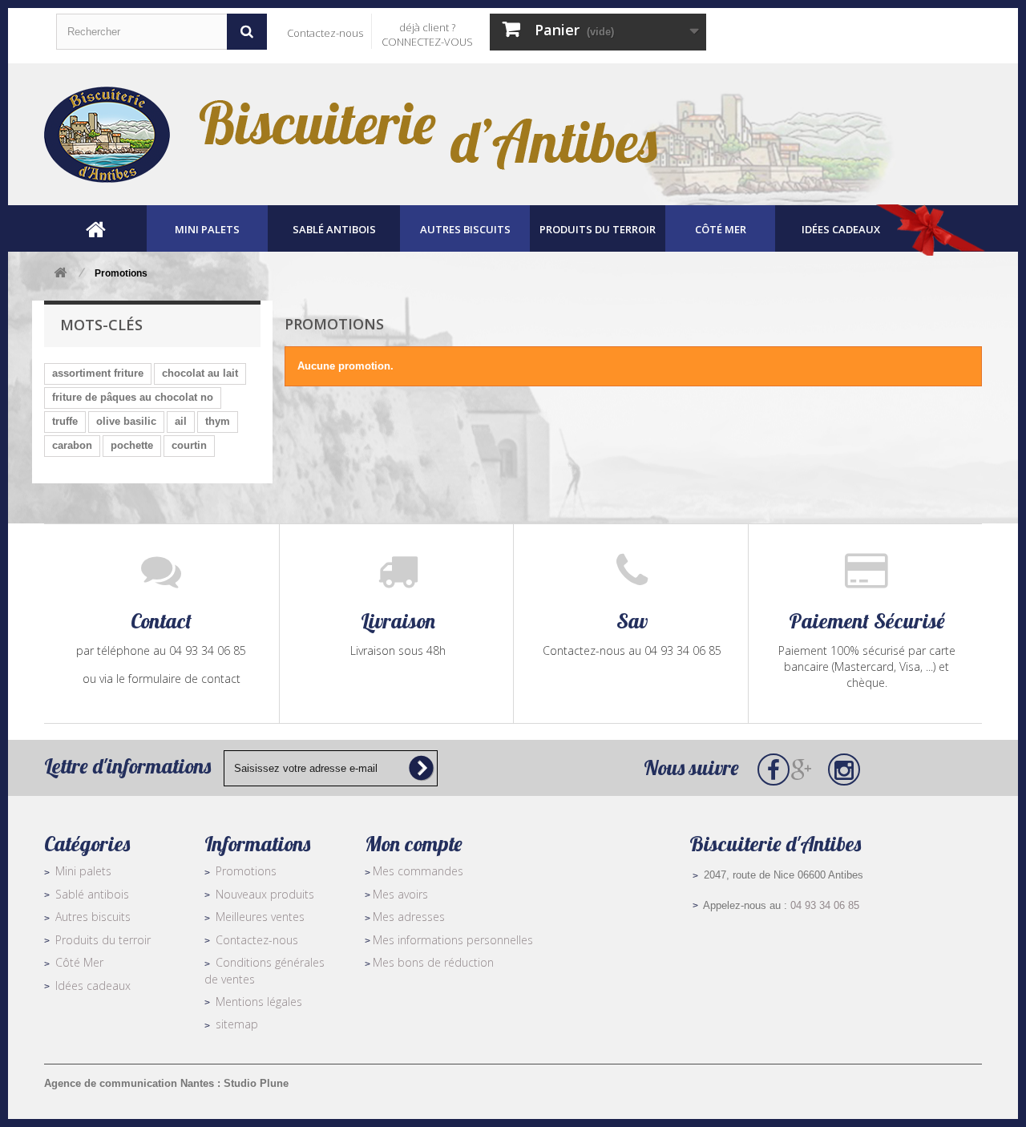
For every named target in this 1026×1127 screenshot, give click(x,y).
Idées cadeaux (93, 985)
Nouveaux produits (265, 894)
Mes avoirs (400, 894)
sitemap (237, 1024)
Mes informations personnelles (453, 939)
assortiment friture (97, 373)
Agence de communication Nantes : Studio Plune (166, 1083)
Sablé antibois (92, 894)
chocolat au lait (200, 373)
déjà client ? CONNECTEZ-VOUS (427, 34)
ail (181, 421)
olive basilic (126, 421)
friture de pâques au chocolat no (132, 397)
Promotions (246, 871)
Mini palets (83, 871)
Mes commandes (418, 871)
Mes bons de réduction (433, 962)
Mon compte (414, 843)
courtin (189, 445)
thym (217, 421)
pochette (132, 445)
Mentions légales (259, 1001)
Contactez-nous (325, 33)
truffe (65, 421)
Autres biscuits (93, 916)
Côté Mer (79, 962)
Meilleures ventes (260, 916)
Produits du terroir (103, 939)
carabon (72, 445)
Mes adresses (409, 916)
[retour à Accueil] (60, 274)
